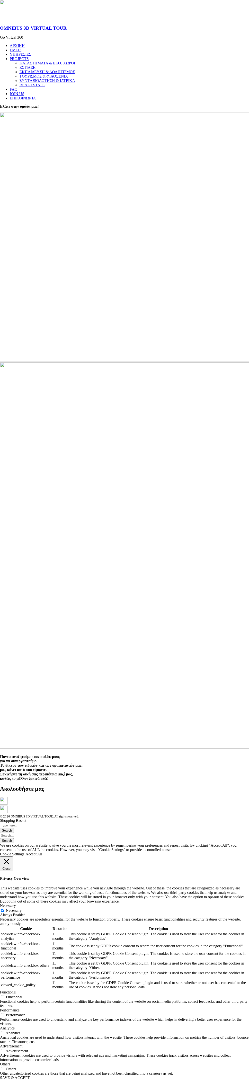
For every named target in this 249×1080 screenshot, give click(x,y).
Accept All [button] (34, 854)
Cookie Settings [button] (12, 854)
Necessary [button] (8, 906)
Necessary (14, 910)
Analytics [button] (7, 1028)
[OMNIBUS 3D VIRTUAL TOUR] (33, 19)
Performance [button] (9, 1010)
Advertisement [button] (11, 1046)
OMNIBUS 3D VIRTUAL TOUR (33, 28)
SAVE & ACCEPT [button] (15, 1078)
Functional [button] (8, 992)
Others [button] (5, 1064)
